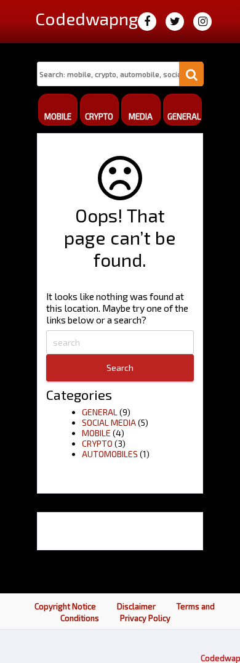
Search (120, 367)
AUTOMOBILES (110, 454)
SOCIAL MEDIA (109, 422)
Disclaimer (136, 606)
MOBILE (96, 433)
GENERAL (100, 412)
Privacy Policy (145, 618)
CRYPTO (97, 443)
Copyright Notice (65, 606)
